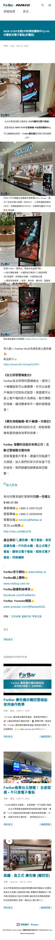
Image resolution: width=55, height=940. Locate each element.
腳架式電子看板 (22, 551)
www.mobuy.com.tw (16, 583)
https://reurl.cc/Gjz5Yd (36, 339)
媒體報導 (9, 11)
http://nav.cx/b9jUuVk (17, 531)
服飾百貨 (26, 616)
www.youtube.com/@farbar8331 (24, 606)
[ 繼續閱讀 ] (45, 736)
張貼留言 (8, 639)
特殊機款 (18, 557)
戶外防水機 (25, 546)
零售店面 (37, 616)
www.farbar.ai (37, 572)
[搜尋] (42, 5)
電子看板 (36, 540)
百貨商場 (16, 616)
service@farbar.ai (30, 519)
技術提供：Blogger (29, 924)
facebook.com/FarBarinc (19, 595)
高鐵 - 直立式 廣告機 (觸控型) (27, 875)
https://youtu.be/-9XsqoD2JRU (21, 364)
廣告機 (23, 540)
